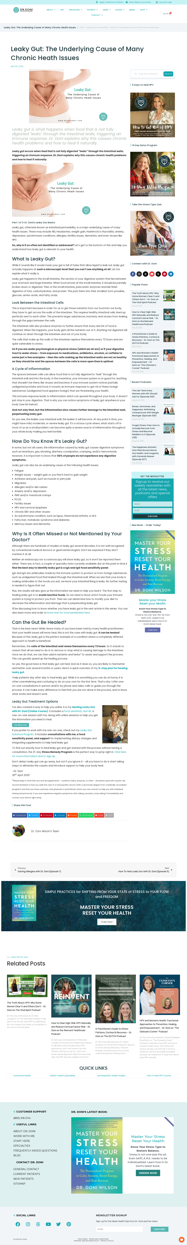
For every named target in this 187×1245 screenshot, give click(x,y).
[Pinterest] (164, 274)
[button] (19, 815)
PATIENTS (91, 10)
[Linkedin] (171, 274)
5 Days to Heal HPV (143, 84)
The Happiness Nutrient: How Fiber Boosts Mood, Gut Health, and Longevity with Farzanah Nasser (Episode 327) (145, 453)
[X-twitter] (158, 274)
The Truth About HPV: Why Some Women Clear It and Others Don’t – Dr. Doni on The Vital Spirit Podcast (145, 298)
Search (168, 74)
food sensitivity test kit (77, 711)
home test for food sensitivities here (68, 612)
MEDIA (132, 10)
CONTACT (95, 15)
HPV (62, 10)
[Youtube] (152, 274)
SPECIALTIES (74, 10)
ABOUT (50, 10)
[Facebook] (17, 1224)
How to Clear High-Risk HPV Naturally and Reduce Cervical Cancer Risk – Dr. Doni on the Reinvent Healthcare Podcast (145, 318)
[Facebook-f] (133, 274)
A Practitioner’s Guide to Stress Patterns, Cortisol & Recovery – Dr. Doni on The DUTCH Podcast (145, 338)
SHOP (142, 10)
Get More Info (20, 725)
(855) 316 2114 (22, 1118)
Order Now (148, 1173)
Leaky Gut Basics (45, 222)
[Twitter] (58, 1224)
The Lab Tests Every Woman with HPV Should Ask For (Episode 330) (144, 393)
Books (119, 10)
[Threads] (145, 274)
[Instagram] (139, 274)
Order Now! (107, 921)
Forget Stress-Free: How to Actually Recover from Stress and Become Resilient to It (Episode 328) (146, 431)
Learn (105, 10)
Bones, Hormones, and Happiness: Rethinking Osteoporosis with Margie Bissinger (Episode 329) (145, 411)
